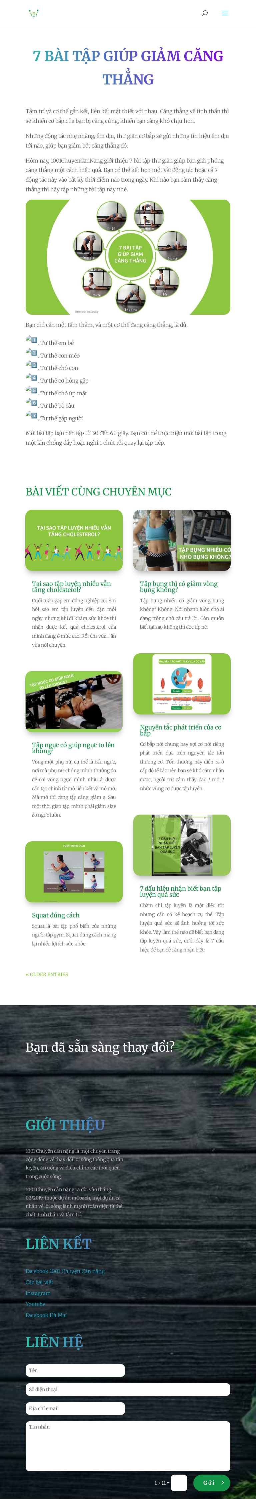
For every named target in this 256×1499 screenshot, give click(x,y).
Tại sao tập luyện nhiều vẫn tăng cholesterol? (71, 587)
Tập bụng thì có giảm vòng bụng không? (179, 587)
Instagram (38, 1293)
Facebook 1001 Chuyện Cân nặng (65, 1271)
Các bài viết (39, 1282)
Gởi (209, 1482)
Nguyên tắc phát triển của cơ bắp (181, 730)
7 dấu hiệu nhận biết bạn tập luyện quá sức (180, 891)
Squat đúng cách (56, 915)
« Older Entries (47, 975)
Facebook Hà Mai (46, 1315)
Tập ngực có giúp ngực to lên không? (73, 748)
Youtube (36, 1304)
